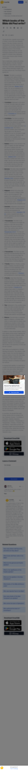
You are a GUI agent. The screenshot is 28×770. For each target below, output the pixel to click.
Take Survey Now (15, 392)
